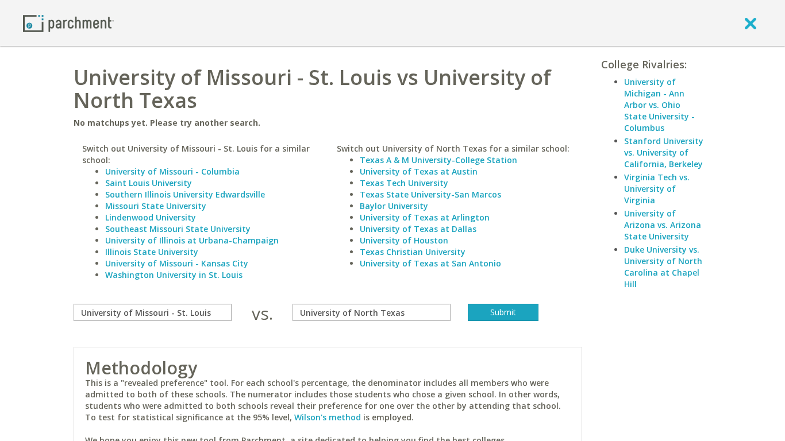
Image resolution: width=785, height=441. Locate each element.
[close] (750, 23)
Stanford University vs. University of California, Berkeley (663, 152)
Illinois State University (151, 251)
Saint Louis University (148, 182)
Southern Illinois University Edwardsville (185, 194)
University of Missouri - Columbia (172, 171)
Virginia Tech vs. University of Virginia (657, 189)
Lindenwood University (150, 217)
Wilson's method (327, 417)
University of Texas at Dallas (418, 228)
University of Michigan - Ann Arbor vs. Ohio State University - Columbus (659, 104)
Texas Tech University (404, 182)
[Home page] (68, 22)
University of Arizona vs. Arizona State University (662, 225)
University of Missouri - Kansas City (176, 263)
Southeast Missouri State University (178, 228)
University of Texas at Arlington (425, 217)
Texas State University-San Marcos (430, 194)
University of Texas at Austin (419, 171)
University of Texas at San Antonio (430, 263)
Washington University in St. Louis (174, 274)
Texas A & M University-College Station (438, 159)
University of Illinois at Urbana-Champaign (192, 240)
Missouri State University (155, 205)
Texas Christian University (412, 251)
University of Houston (404, 240)
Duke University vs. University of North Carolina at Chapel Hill (663, 266)
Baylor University (394, 205)
